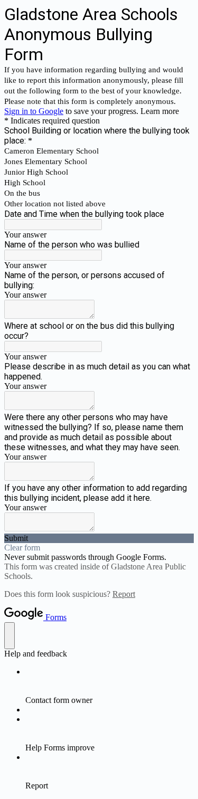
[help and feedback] (9, 635)
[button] (99, 538)
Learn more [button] (159, 111)
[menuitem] (109, 686)
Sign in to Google (33, 111)
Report (123, 593)
